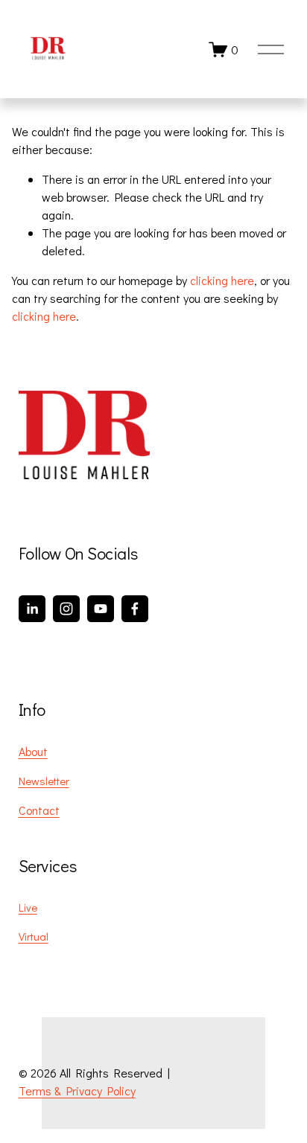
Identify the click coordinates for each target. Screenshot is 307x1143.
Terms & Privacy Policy (77, 1090)
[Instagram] (66, 608)
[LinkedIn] (32, 608)
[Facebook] (134, 608)
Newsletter (44, 780)
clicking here (222, 280)
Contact (39, 810)
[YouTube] (100, 608)
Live (28, 907)
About (33, 751)
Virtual (33, 936)
